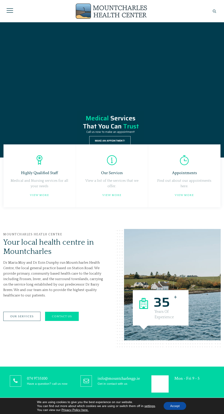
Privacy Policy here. (75, 410)
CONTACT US (62, 316)
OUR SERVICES (22, 316)
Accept (175, 406)
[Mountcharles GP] (111, 11)
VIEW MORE (39, 195)
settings (149, 406)
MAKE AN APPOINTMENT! (110, 141)
